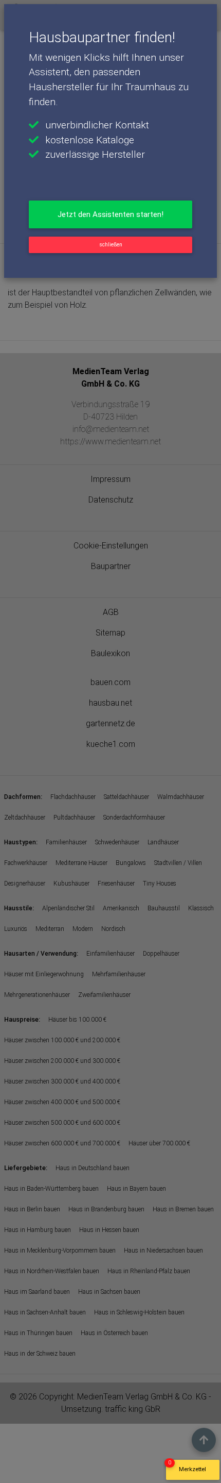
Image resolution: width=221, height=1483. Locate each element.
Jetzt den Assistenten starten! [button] (110, 214)
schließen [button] (110, 244)
